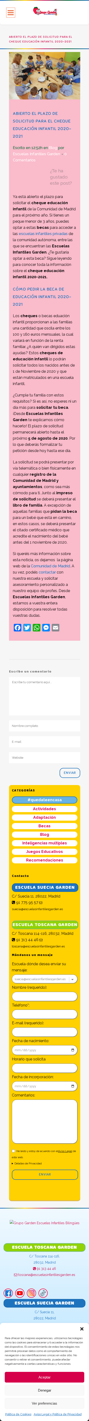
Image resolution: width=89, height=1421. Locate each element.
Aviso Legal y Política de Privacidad (58, 1414)
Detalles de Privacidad (28, 1163)
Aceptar (44, 1377)
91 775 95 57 (26, 902)
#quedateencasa (45, 800)
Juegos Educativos (44, 851)
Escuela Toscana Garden (45, 924)
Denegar (44, 1390)
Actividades (44, 809)
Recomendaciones (44, 860)
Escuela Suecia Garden (45, 887)
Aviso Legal (65, 1151)
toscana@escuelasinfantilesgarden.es (46, 1275)
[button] (82, 1329)
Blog (53, 148)
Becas (44, 826)
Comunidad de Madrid (50, 566)
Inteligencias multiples (44, 843)
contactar (47, 572)
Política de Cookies (18, 1414)
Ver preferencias (44, 1403)
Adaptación (44, 817)
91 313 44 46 (26, 939)
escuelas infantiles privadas (43, 233)
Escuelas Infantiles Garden (36, 154)
